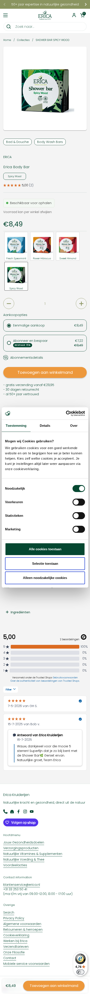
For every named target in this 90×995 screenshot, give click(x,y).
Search (8, 912)
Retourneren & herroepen (23, 929)
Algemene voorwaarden (22, 924)
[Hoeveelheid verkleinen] (8, 303)
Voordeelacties (15, 865)
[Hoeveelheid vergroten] (81, 303)
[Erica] (45, 15)
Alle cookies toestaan (45, 549)
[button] (82, 15)
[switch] (79, 502)
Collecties (23, 40)
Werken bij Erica (15, 941)
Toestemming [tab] (16, 425)
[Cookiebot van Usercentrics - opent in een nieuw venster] (66, 413)
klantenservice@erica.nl (21, 884)
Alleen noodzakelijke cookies (45, 578)
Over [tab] (74, 425)
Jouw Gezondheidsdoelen (23, 842)
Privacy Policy (13, 918)
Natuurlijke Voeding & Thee (23, 859)
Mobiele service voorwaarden (26, 963)
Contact (9, 958)
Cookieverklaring (16, 935)
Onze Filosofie (14, 952)
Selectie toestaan (45, 563)
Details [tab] (45, 425)
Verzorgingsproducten (20, 848)
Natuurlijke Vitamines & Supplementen (32, 854)
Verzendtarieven (16, 946)
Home (7, 40)
